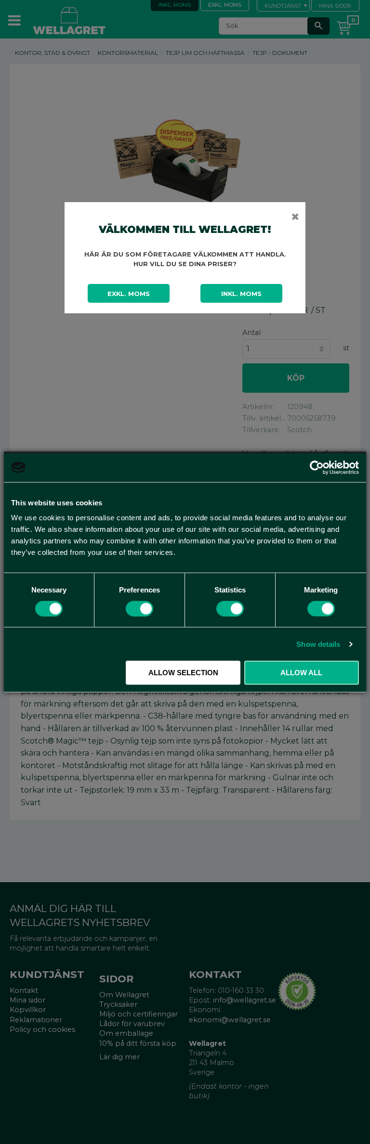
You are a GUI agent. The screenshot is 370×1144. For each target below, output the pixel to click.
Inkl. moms (241, 293)
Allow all (301, 672)
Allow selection (183, 672)
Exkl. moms (128, 293)
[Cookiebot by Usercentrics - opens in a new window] (317, 467)
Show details (318, 644)
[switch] (139, 608)
